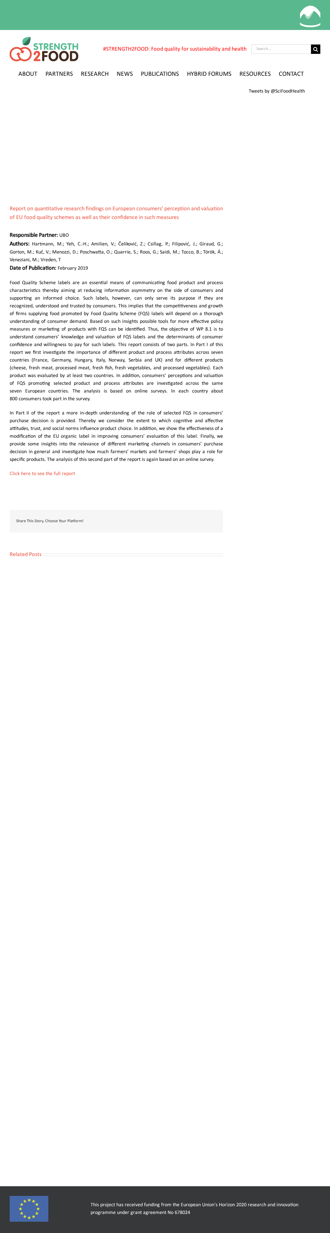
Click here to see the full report (42, 473)
